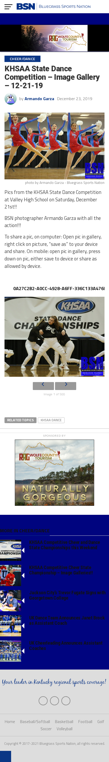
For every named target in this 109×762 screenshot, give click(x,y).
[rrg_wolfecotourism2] (54, 504)
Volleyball (64, 729)
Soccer (46, 729)
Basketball (64, 722)
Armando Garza (39, 98)
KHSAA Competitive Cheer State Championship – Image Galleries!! (61, 570)
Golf (100, 722)
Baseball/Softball (35, 722)
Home (10, 722)
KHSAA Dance (51, 420)
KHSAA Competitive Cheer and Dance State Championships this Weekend (64, 544)
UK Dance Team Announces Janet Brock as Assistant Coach (67, 620)
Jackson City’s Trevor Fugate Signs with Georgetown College (67, 595)
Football (85, 722)
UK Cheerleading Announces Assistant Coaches (65, 645)
